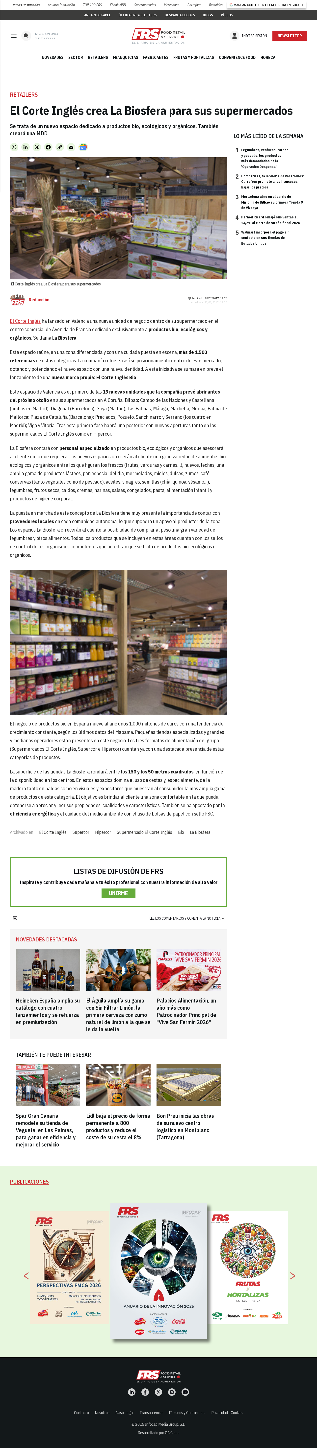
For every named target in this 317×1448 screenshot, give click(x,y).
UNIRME (118, 893)
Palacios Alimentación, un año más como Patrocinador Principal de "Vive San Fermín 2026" (186, 1011)
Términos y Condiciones (186, 1412)
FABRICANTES (155, 57)
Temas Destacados (26, 5)
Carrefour (194, 5)
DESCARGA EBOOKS (180, 15)
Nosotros (102, 1412)
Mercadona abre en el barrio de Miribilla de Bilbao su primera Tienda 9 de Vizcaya (269, 202)
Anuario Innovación (61, 5)
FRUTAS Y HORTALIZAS (193, 57)
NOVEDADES (52, 57)
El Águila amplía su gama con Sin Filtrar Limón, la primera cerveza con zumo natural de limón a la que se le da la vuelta (118, 1015)
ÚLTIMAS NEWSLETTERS (138, 15)
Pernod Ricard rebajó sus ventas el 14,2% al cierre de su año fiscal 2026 (268, 219)
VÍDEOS (227, 15)
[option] (158, 1271)
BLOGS (208, 15)
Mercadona (171, 5)
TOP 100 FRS (92, 5)
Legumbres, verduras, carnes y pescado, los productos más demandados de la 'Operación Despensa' (262, 158)
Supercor (81, 832)
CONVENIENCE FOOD (237, 57)
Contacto (81, 1412)
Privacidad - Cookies (227, 1412)
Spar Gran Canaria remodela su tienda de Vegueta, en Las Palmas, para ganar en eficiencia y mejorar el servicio (46, 1130)
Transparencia (151, 1412)
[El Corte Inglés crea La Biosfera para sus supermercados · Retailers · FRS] (158, 36)
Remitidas (216, 5)
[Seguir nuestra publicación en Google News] (83, 147)
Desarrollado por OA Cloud (159, 1432)
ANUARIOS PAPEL (97, 15)
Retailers (24, 94)
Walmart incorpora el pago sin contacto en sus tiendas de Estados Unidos (263, 238)
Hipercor (103, 832)
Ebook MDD (118, 5)
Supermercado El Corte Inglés (144, 832)
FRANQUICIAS (125, 57)
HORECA (268, 57)
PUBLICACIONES (29, 1181)
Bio (181, 832)
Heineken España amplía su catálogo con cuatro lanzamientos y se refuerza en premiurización (48, 1011)
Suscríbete (289, 35)
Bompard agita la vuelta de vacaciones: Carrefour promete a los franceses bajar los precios (270, 181)
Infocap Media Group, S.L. (165, 1424)
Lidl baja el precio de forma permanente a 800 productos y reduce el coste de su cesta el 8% (118, 1126)
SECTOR (75, 57)
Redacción (39, 300)
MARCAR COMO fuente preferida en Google (269, 5)
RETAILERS (98, 57)
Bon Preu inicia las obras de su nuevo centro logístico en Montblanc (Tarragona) (185, 1126)
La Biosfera (200, 832)
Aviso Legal (124, 1412)
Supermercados (145, 5)
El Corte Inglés (25, 321)
